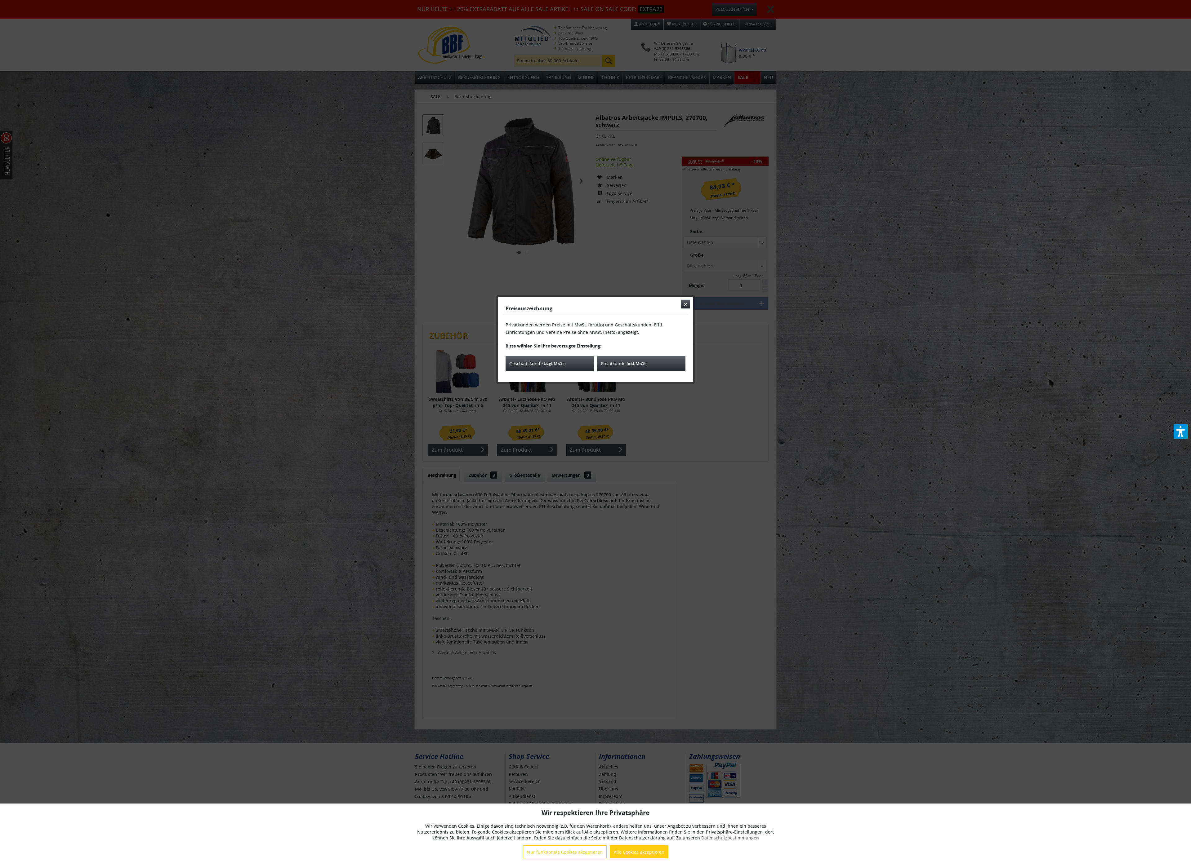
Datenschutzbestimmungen (730, 838)
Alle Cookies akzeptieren (639, 852)
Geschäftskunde (537, 363)
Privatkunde (624, 363)
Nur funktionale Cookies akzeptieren (565, 852)
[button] (1181, 431)
